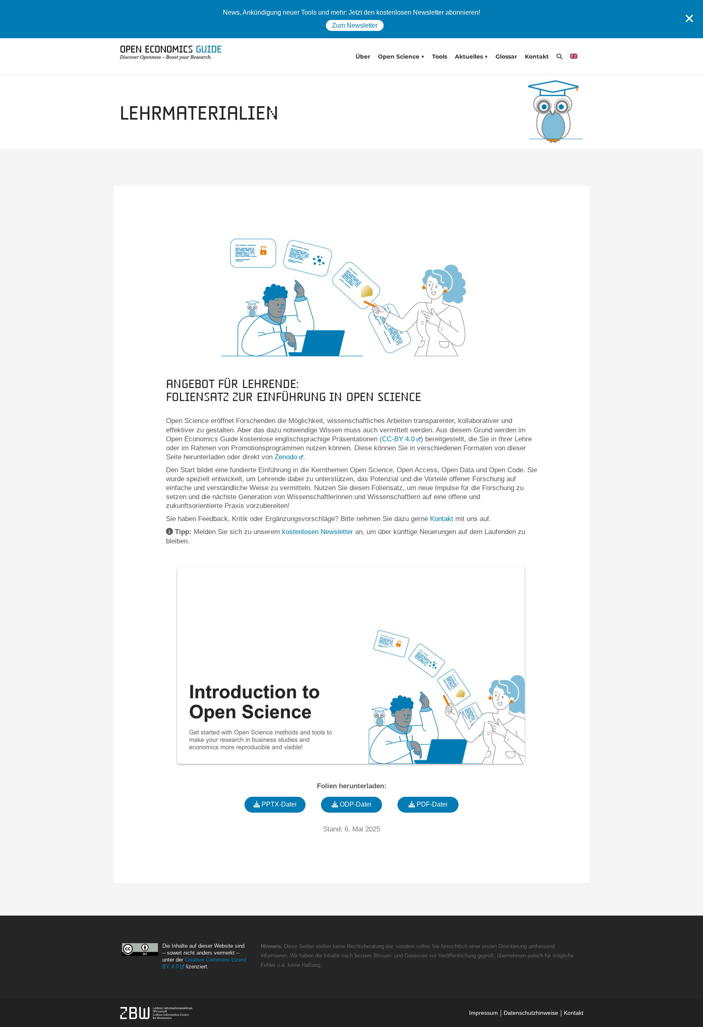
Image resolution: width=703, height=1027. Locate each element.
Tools (439, 56)
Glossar (506, 56)
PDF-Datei (431, 804)
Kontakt (537, 56)
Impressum (483, 1013)
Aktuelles (469, 56)
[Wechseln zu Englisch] (575, 56)
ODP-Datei (354, 804)
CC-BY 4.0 (398, 439)
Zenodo (286, 457)
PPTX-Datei (278, 804)
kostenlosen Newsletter (317, 532)
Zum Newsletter (355, 25)
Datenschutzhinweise (531, 1013)
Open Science (398, 56)
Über (363, 56)
